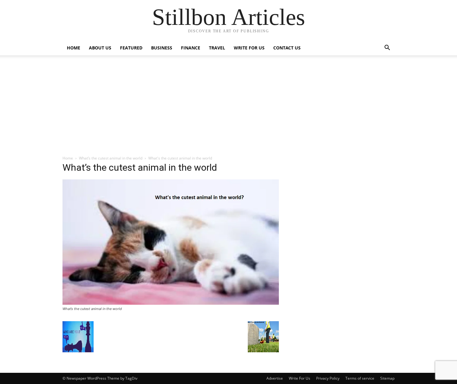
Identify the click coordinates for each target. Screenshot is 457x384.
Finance (190, 48)
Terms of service (359, 378)
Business (161, 48)
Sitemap (387, 378)
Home (73, 48)
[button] (387, 48)
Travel (217, 48)
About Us (100, 48)
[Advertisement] (228, 108)
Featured (131, 48)
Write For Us (249, 48)
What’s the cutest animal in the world (110, 158)
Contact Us (287, 48)
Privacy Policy (327, 378)
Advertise (274, 378)
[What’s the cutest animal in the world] (170, 303)
